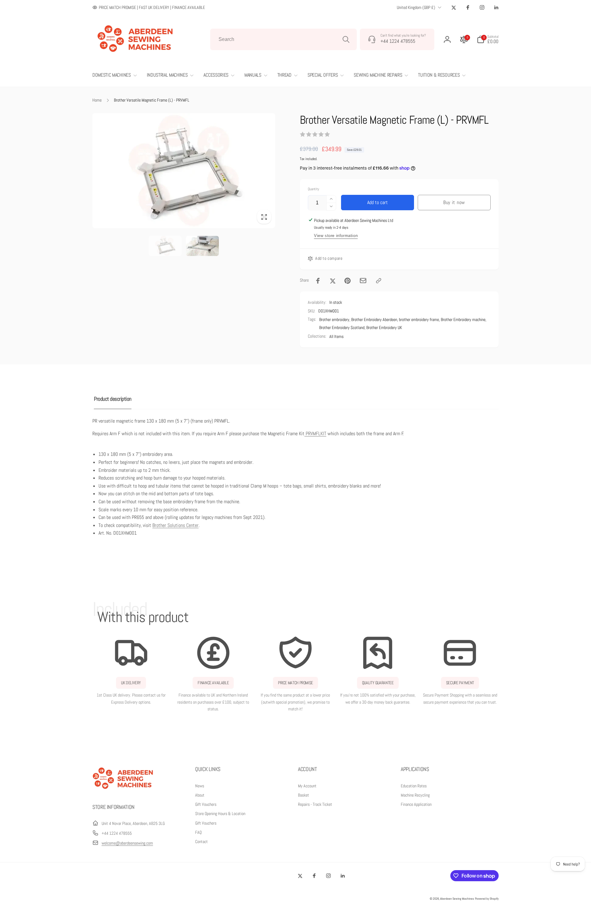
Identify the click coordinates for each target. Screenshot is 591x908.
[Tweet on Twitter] (333, 281)
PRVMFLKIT (316, 433)
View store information (336, 235)
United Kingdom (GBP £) (416, 7)
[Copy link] (379, 281)
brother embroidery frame (419, 319)
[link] (148, 7)
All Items (336, 336)
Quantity (313, 189)
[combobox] (283, 39)
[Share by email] (363, 280)
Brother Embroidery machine (463, 319)
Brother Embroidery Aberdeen (374, 319)
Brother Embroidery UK (384, 327)
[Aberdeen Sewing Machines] (123, 790)
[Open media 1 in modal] (183, 170)
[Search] (346, 39)
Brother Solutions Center (175, 525)
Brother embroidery (334, 319)
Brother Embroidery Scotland (341, 327)
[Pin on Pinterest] (347, 281)
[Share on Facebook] (318, 281)
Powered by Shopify (487, 899)
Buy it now (454, 202)
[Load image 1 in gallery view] (165, 246)
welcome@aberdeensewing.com (127, 843)
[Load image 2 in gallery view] (202, 246)
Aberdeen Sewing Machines (457, 899)
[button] (488, 39)
